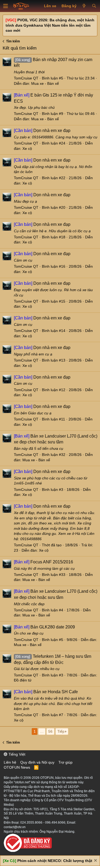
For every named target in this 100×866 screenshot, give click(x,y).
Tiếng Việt (16, 754)
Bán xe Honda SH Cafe (46, 691)
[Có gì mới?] (84, 6)
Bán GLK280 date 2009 (44, 627)
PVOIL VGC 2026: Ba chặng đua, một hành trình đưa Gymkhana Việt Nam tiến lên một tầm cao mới (50, 25)
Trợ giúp (65, 762)
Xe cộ (27, 148)
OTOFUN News (17, 767)
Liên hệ (10, 762)
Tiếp (61, 731)
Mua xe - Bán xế (45, 83)
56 (50, 731)
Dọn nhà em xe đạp (42, 130)
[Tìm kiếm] (94, 6)
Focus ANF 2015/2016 (43, 562)
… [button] (42, 731)
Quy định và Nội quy (37, 762)
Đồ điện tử (22, 680)
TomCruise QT (26, 78)
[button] (5, 6)
